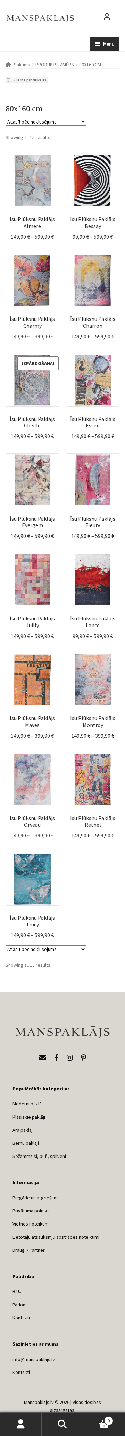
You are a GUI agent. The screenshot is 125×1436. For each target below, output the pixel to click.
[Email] (42, 1057)
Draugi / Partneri (29, 1250)
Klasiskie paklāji (28, 1117)
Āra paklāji (23, 1130)
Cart (96, 1418)
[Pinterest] (83, 1057)
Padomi (20, 1304)
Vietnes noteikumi (31, 1224)
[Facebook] (56, 1057)
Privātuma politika (31, 1211)
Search (62, 1424)
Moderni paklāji (28, 1104)
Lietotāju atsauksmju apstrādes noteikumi (55, 1237)
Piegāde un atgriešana (35, 1197)
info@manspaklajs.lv (33, 1359)
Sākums (22, 64)
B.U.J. (18, 1291)
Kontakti (21, 1318)
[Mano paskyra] (107, 17)
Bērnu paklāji (25, 1143)
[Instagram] (70, 1057)
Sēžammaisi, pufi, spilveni (39, 1156)
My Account (21, 1424)
